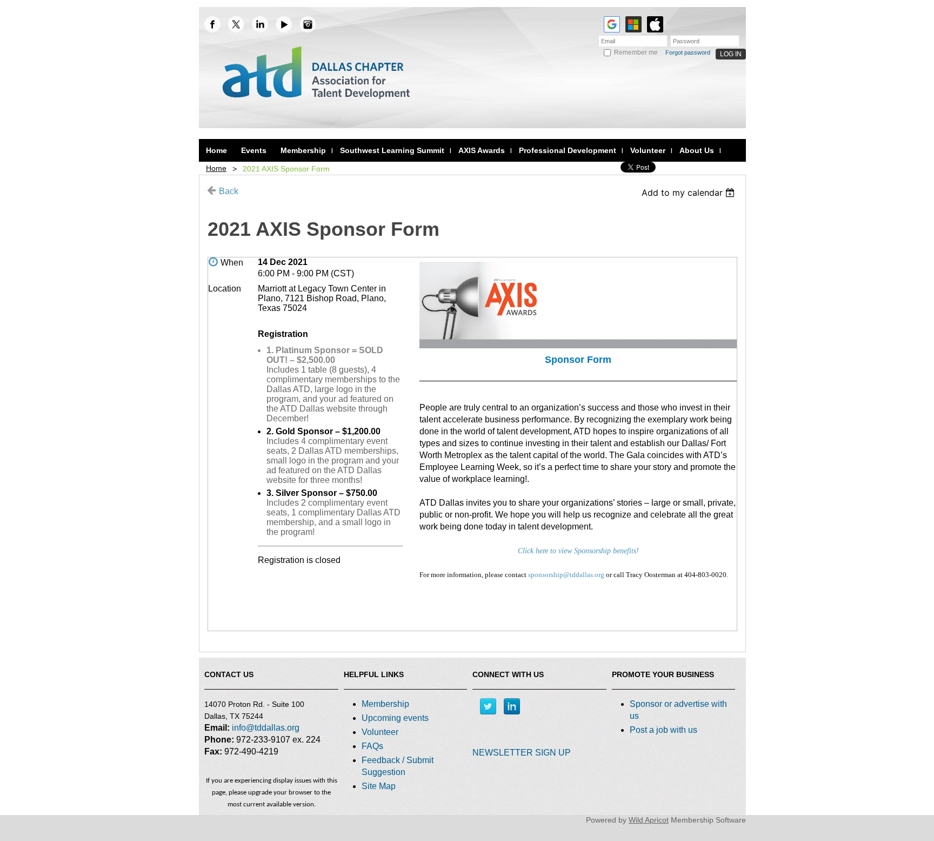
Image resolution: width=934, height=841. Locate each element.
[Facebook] (212, 24)
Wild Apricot (649, 820)
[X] (236, 24)
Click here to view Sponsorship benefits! (578, 551)
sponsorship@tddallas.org (566, 575)
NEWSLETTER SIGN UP (521, 752)
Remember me (636, 52)
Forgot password (687, 52)
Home (216, 168)
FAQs (372, 746)
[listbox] (689, 192)
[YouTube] (284, 24)
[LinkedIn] (260, 24)
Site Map (379, 786)
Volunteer (380, 732)
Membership (385, 703)
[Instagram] (307, 24)
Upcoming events (395, 718)
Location (224, 288)
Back (228, 191)
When (232, 262)
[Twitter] (488, 706)
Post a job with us (663, 729)
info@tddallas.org (265, 727)
